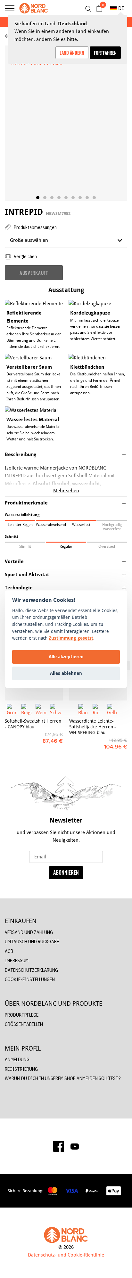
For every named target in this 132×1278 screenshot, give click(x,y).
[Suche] (88, 9)
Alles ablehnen (66, 673)
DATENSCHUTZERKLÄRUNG (31, 970)
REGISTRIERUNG (21, 1069)
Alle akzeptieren (66, 656)
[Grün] (12, 709)
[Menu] (9, 8)
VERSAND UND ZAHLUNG (29, 932)
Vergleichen (25, 256)
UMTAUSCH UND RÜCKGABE (32, 941)
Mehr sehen (66, 490)
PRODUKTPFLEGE (21, 1015)
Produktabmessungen (35, 227)
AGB (9, 951)
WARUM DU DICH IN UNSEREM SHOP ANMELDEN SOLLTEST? (63, 1078)
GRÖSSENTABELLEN (24, 1024)
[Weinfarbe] (41, 709)
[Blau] (83, 709)
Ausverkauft (34, 272)
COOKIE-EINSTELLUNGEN (30, 979)
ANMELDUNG (17, 1059)
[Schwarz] (55, 709)
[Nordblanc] (33, 8)
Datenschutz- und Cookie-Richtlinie (66, 1255)
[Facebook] (58, 1146)
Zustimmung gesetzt (71, 638)
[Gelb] (112, 709)
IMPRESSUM (17, 960)
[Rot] (98, 709)
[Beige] (26, 709)
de (121, 8)
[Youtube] (74, 1146)
